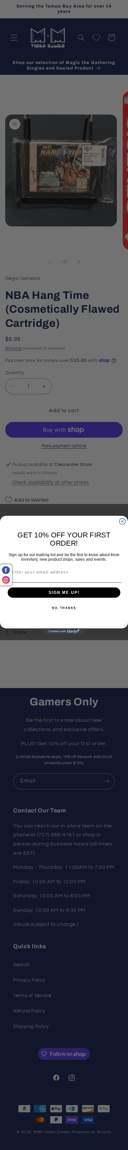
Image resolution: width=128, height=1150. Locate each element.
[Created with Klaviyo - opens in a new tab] (64, 631)
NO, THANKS (64, 608)
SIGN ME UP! (64, 592)
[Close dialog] (122, 521)
